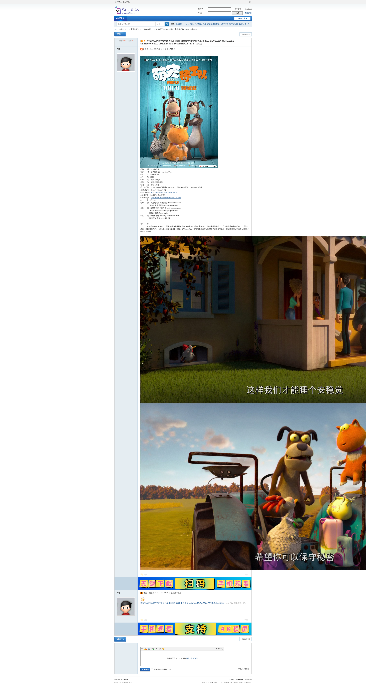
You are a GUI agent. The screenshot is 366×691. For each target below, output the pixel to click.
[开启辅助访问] (247, 2)
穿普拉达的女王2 (213, 24)
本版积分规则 (243, 669)
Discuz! (125, 680)
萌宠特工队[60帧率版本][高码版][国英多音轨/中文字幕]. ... (178, 29)
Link (152, 648)
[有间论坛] (127, 14)
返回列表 (246, 34)
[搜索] (167, 24)
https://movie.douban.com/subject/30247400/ (166, 198)
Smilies (163, 648)
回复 (145, 575)
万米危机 (198, 24)
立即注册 (248, 13)
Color (145, 648)
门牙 (185, 24)
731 (248, 24)
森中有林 (224, 24)
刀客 (118, 49)
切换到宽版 (250, 2)
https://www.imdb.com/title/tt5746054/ (164, 193)
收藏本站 (126, 2)
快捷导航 (241, 18)
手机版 (231, 680)
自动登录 (237, 9)
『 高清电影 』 (147, 29)
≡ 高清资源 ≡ (134, 29)
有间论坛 (120, 18)
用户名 (200, 9)
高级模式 (219, 649)
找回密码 (248, 9)
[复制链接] (199, 44)
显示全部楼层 (170, 49)
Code (159, 648)
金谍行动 (242, 24)
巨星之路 (179, 24)
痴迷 (204, 24)
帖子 (158, 24)
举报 (246, 575)
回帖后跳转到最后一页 (162, 669)
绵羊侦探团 (233, 24)
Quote (156, 648)
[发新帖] (120, 34)
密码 (200, 13)
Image (149, 648)
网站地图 (248, 680)
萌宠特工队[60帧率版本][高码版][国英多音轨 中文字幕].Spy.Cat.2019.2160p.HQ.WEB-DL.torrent (182, 603)
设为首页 (118, 2)
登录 (188, 658)
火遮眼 (191, 24)
